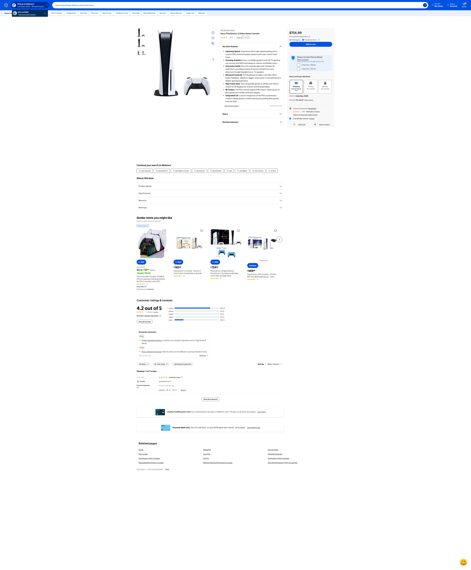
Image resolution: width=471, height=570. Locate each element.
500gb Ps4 (207, 450)
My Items (163, 13)
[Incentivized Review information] (173, 386)
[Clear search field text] (419, 5)
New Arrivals (106, 13)
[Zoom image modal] (213, 43)
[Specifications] (280, 193)
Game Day (135, 13)
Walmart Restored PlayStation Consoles (217, 463)
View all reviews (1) (210, 399)
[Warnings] (280, 208)
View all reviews (145, 322)
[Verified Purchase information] (182, 377)
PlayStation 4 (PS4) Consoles (278, 458)
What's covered (302, 59)
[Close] (45, 13)
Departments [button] (9, 13)
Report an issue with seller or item (305, 115)
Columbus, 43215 (302, 96)
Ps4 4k (141, 450)
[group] (231, 38)
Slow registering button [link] (152, 352)
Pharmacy (94, 13)
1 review (155, 312)
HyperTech (312, 108)
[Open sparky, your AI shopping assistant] (463, 562)
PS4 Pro (206, 458)
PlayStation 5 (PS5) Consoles (149, 458)
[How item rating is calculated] (160, 316)
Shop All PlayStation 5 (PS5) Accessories (282, 463)
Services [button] (24, 13)
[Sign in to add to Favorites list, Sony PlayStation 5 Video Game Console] (213, 38)
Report (183, 390)
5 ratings (239, 37)
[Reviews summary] (234, 38)
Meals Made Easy (149, 13)
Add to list (302, 124)
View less (202, 355)
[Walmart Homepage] (6, 5)
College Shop (71, 13)
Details (311, 118)
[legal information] (309, 37)
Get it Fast (83, 13)
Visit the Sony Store (227, 30)
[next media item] (213, 59)
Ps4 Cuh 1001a (273, 450)
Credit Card (190, 13)
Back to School (56, 13)
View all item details (231, 106)
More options (309, 100)
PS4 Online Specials (275, 454)
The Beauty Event (121, 13)
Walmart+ (202, 13)
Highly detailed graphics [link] (152, 340)
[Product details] (280, 186)
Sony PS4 (206, 454)
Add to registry (324, 124)
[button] (437, 5)
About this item (145, 178)
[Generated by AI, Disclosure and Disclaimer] (281, 106)
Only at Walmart (176, 13)
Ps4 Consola (143, 454)
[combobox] (240, 5)
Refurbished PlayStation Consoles (151, 463)
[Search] (425, 5)
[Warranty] (280, 200)
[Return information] (318, 40)
